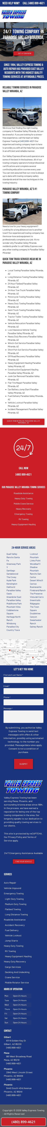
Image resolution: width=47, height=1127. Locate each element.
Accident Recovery (15, 925)
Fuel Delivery (11, 930)
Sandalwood (12, 573)
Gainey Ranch (36, 626)
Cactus (33, 583)
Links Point (35, 560)
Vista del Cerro (37, 597)
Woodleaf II (35, 564)
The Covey (11, 577)
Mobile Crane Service (23, 503)
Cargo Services (13, 966)
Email (7, 686)
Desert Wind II (36, 580)
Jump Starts (11, 940)
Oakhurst (11, 587)
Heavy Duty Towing (24, 498)
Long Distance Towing (16, 914)
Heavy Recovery (23, 508)
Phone (7, 697)
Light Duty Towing (14, 898)
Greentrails (35, 600)
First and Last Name (13, 675)
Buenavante (35, 587)
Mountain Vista (13, 606)
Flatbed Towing (13, 909)
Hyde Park (11, 580)
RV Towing (23, 519)
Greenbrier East (14, 597)
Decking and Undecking (17, 972)
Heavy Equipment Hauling (23, 524)
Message (8, 708)
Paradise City (13, 626)
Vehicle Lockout (13, 935)
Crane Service (12, 977)
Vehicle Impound (12, 888)
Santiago (11, 570)
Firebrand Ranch (38, 590)
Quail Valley (12, 554)
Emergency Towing (23, 514)
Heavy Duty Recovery (15, 961)
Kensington (12, 583)
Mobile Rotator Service (17, 982)
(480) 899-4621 (36, 3)
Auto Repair (10, 882)
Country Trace (13, 630)
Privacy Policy (15, 837)
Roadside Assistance (23, 493)
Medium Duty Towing (15, 904)
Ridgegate (35, 603)
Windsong (11, 623)
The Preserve (36, 593)
